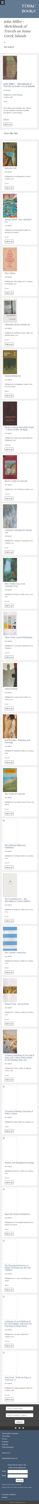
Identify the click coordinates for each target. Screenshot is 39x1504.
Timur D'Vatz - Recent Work (17, 1004)
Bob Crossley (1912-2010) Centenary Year (15, 584)
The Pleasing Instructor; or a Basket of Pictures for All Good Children (18, 1267)
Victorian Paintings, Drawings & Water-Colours (19, 1112)
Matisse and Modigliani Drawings (19, 1162)
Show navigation (2, 2)
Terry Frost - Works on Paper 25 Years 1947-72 (18, 1378)
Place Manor (10, 273)
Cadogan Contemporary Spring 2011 (18, 531)
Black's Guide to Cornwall (16, 481)
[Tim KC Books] (28, 14)
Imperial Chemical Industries (17, 1214)
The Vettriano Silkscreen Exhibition (15, 846)
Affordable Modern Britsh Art (17, 324)
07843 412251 (6, 1453)
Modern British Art (13, 375)
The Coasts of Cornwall (15, 793)
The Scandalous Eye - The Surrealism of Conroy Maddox (17, 899)
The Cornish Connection (15, 952)
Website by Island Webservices (17, 1502)
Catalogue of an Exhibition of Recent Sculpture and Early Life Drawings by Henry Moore (18, 1323)
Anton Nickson (11, 688)
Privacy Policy (13, 1487)
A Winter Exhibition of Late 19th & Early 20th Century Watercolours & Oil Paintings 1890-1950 (19, 1057)
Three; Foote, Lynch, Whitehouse (18, 637)
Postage (4, 1497)
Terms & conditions (9, 1494)
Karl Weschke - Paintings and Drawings (17, 741)
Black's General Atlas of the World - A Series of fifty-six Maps (19, 428)
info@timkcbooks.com (9, 1458)
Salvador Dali (10, 168)
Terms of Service (24, 1487)
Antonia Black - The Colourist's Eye (18, 220)
